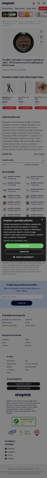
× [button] (42, 219)
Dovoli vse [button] (24, 246)
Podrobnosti (21, 237)
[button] (23, 241)
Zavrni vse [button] (24, 252)
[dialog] (23, 239)
